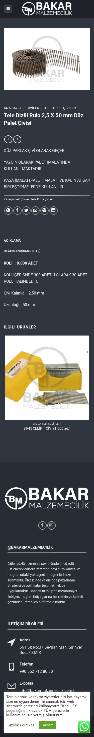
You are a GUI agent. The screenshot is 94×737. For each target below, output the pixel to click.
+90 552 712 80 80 (36, 671)
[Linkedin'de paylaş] (53, 210)
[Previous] (9, 95)
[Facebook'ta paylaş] (17, 210)
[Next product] (8, 139)
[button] (8, 9)
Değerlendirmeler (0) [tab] (22, 251)
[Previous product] (17, 139)
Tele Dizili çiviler (60, 108)
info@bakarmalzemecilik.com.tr (48, 690)
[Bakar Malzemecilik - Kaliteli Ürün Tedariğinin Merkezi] (47, 8)
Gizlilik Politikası (22, 725)
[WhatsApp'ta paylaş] (8, 210)
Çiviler (33, 108)
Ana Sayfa (13, 108)
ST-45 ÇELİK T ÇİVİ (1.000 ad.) (47, 428)
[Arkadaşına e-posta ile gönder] (35, 210)
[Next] (22, 95)
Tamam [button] (47, 725)
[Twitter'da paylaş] (26, 210)
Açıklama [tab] (12, 240)
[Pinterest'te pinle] (44, 210)
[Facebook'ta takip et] (42, 525)
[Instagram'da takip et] (51, 525)
